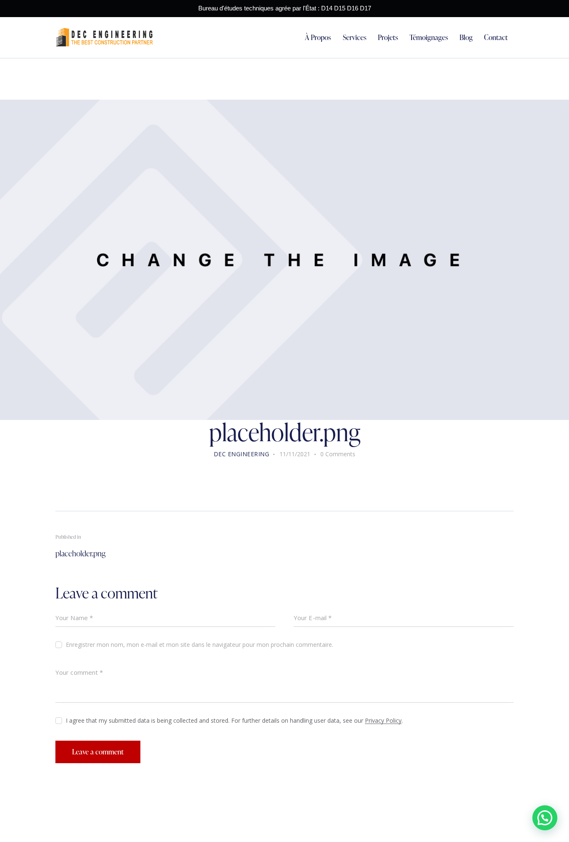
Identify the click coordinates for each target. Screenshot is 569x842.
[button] (544, 817)
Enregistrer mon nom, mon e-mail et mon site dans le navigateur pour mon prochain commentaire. (199, 644)
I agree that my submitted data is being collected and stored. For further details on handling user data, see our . (234, 720)
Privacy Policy (383, 721)
